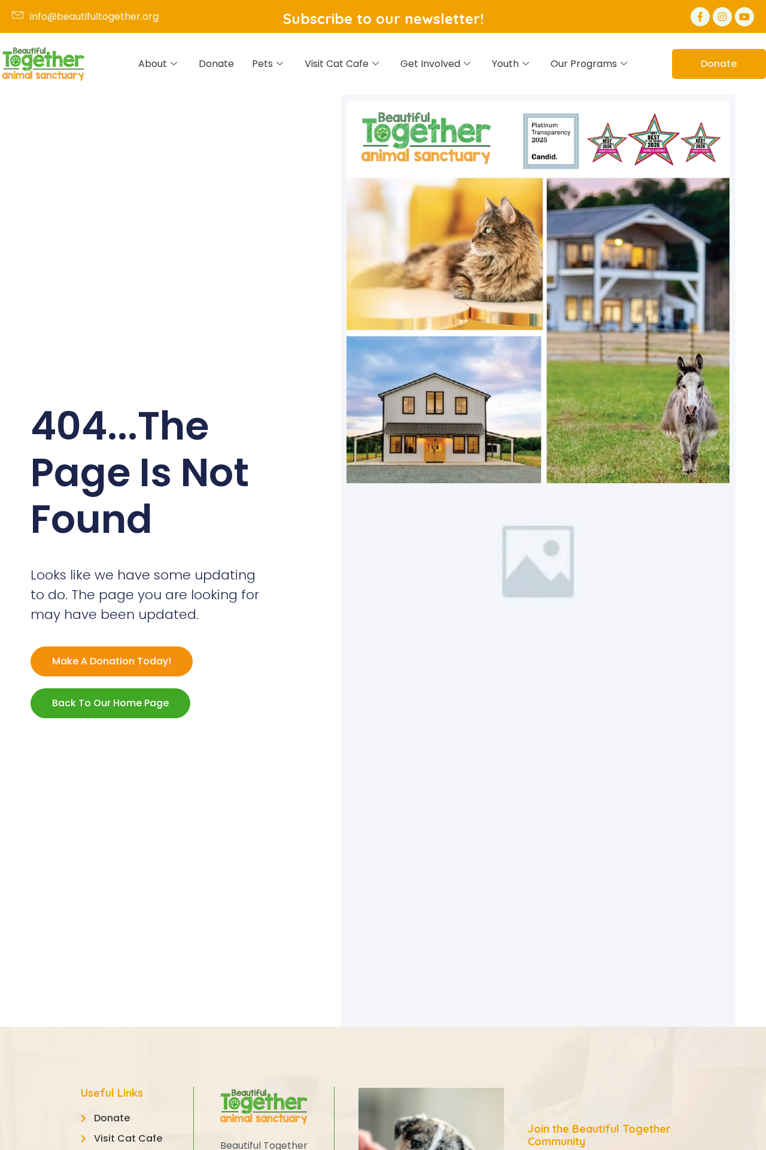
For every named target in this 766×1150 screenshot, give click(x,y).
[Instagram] (722, 16)
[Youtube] (744, 16)
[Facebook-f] (700, 16)
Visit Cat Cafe (337, 64)
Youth (505, 64)
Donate (216, 64)
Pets (262, 64)
